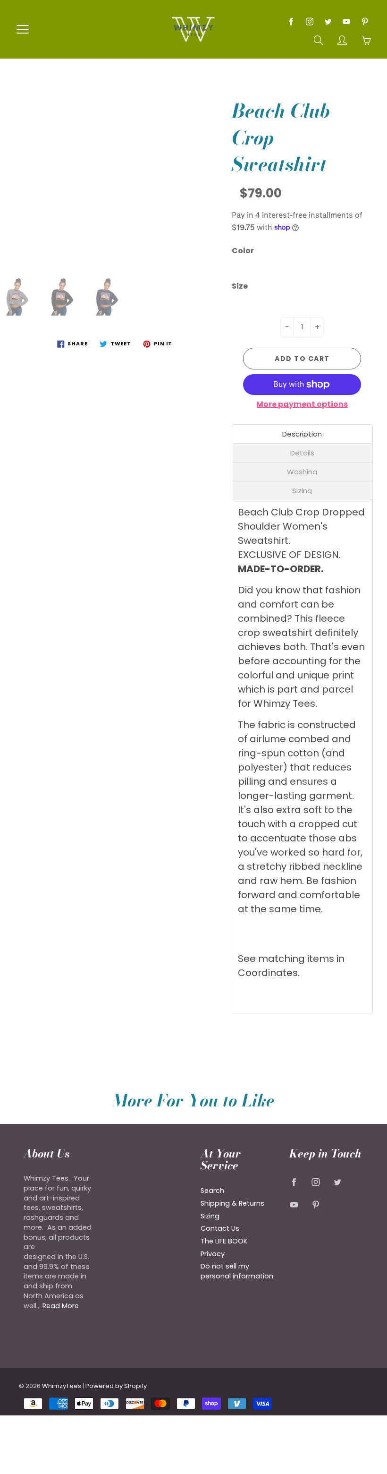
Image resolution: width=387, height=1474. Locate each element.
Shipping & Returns (232, 1203)
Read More (60, 1306)
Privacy (213, 1254)
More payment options (302, 404)
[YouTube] (346, 21)
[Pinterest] (364, 21)
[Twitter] (328, 21)
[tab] (302, 434)
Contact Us (220, 1228)
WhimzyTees (61, 1385)
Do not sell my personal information (237, 1271)
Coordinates (268, 972)
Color (243, 251)
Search (212, 1190)
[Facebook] (291, 21)
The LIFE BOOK (224, 1241)
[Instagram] (309, 21)
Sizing (210, 1216)
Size (240, 286)
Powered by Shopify (116, 1385)
